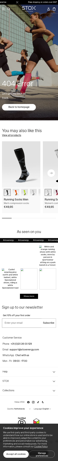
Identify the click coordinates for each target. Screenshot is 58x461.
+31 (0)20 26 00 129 (21, 344)
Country (10, 409)
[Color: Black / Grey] (7, 192)
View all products (11, 135)
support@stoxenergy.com (24, 350)
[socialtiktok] (38, 402)
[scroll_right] (40, 192)
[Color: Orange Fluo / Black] (16, 192)
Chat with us (22, 355)
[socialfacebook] (28, 402)
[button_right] (51, 173)
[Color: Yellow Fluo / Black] (24, 192)
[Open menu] (3, 9)
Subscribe (48, 323)
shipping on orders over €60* (41, 2)
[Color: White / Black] (33, 192)
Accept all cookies (16, 454)
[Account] (48, 9)
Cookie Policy (41, 447)
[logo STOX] (29, 9)
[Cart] (54, 9)
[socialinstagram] (33, 402)
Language (38, 409)
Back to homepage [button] (19, 107)
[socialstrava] (43, 402)
